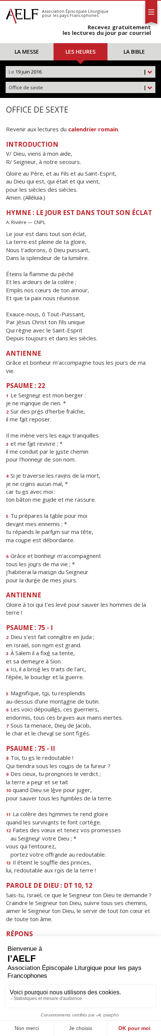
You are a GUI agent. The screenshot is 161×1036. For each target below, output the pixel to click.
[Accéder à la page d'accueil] (22, 14)
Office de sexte (77, 87)
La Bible (134, 51)
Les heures (80, 51)
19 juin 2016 (77, 71)
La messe (27, 51)
